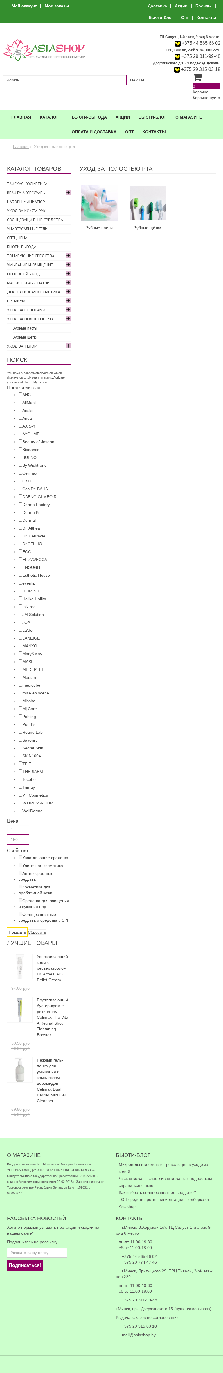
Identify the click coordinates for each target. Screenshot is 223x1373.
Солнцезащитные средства (35, 219)
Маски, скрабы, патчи (28, 283)
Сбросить (37, 932)
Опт (185, 17)
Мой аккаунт (24, 5)
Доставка (157, 5)
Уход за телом (22, 346)
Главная (21, 117)
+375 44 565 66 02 (201, 43)
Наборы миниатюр (26, 201)
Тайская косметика (27, 183)
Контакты (206, 17)
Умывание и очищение (30, 265)
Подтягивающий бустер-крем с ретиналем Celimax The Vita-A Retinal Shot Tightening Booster (53, 1017)
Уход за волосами (26, 310)
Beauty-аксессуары (26, 192)
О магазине (188, 117)
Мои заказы (57, 5)
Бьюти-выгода (89, 117)
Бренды (203, 5)
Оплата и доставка (94, 131)
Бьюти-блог (161, 17)
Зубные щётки (147, 227)
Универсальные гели (27, 228)
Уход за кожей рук (26, 210)
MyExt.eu (40, 382)
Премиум (16, 301)
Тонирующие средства (30, 256)
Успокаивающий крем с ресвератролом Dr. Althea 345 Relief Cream (52, 968)
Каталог (49, 117)
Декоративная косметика (33, 292)
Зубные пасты (99, 227)
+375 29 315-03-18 (200, 69)
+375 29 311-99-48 (200, 56)
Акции (181, 5)
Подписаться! (25, 1265)
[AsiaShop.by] (44, 50)
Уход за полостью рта (30, 319)
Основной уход (23, 274)
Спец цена (17, 238)
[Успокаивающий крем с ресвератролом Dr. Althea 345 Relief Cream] (19, 966)
